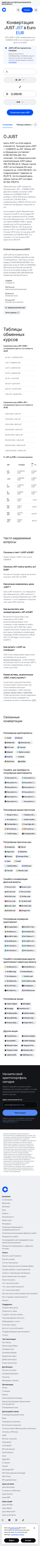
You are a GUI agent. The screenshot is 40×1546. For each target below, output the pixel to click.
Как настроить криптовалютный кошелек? (20, 1293)
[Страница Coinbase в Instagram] (16, 1520)
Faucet (5, 1466)
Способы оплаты (9, 1325)
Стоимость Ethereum (11, 1490)
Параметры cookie (10, 1236)
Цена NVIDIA (7, 1505)
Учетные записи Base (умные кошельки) (19, 1428)
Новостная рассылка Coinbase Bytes (17, 1266)
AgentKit (6, 1459)
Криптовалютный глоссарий (14, 1276)
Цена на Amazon (9, 1515)
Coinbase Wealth (9, 1353)
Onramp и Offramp (10, 1432)
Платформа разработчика (13, 1415)
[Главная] (4, 9)
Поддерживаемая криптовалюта (16, 1332)
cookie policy (14, 1528)
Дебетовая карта (9, 1359)
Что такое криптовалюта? (13, 1287)
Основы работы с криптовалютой (16, 1269)
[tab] (8, 125)
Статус (5, 1335)
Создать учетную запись (12, 1314)
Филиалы (6, 1206)
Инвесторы (7, 1220)
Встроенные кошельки (11, 1425)
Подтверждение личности (13, 1318)
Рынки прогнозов (9, 1363)
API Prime (6, 1476)
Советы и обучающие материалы (16, 1273)
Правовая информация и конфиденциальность (12, 1228)
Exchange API (8, 1469)
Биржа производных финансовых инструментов (16, 1402)
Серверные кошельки (11, 1421)
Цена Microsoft (8, 1511)
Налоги (5, 1300)
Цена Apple (7, 1508)
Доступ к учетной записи (12, 1328)
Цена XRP (6, 1497)
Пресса (5, 1213)
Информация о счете (11, 1321)
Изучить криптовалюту (12, 1256)
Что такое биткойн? (10, 1283)
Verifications (7, 1452)
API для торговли (9, 1439)
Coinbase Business (10, 1374)
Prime (4, 1388)
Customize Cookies (17, 1535)
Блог (4, 1210)
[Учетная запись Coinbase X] (2, 1520)
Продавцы (6, 1224)
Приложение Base (9, 1346)
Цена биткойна (8, 1487)
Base (4, 1418)
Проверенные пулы (10, 1407)
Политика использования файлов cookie (19, 1233)
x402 (4, 1435)
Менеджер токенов (10, 1380)
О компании (7, 1200)
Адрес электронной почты (12, 1100)
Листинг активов (9, 1370)
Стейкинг (6, 1391)
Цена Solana (7, 1494)
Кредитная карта (9, 1356)
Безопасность (8, 1217)
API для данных (8, 1449)
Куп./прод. (6, 1342)
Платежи (6, 1377)
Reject (11, 1540)
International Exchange (12, 1398)
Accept (28, 1540)
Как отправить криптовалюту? (15, 1297)
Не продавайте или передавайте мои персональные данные (17, 1241)
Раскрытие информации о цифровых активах (17, 1247)
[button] (36, 9)
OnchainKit (7, 1445)
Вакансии (6, 1203)
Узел (4, 1456)
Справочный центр (10, 1308)
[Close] (34, 1528)
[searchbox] (20, 102)
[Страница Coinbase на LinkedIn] (9, 1520)
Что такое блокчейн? (11, 1290)
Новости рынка (8, 1280)
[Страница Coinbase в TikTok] (23, 1520)
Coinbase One (8, 1349)
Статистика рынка (10, 1263)
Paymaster (6, 1442)
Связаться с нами (9, 1311)
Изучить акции (8, 1259)
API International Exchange (13, 1473)
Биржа (5, 1395)
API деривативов (9, 1480)
